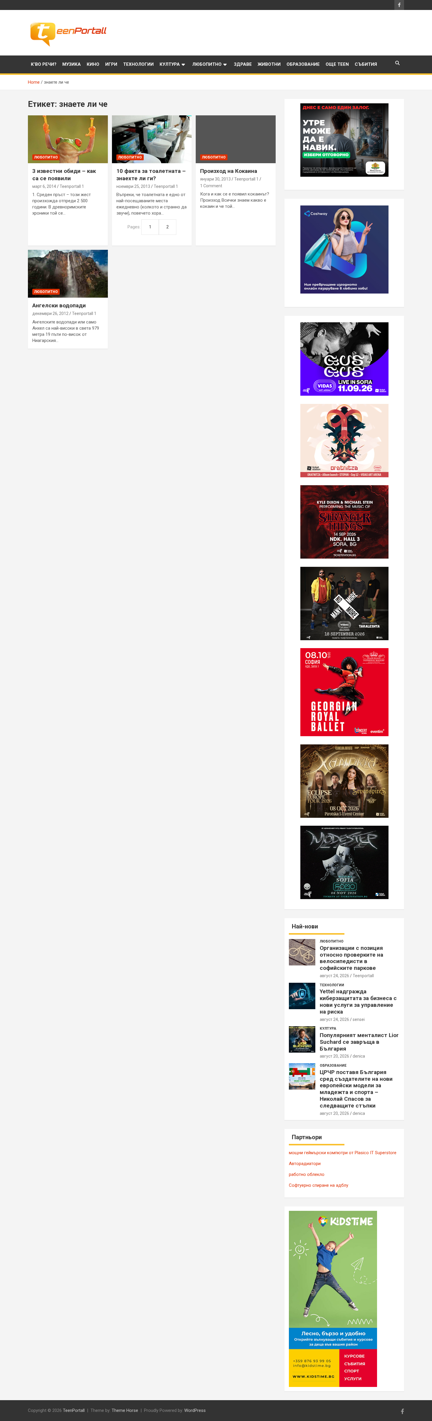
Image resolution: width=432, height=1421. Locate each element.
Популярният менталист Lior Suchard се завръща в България (359, 1042)
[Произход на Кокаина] (236, 139)
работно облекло (306, 1174)
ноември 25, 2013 (133, 186)
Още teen (337, 64)
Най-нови (305, 926)
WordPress (195, 1410)
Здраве (243, 64)
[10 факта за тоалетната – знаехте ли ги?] (152, 139)
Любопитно (207, 64)
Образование (303, 64)
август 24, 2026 (334, 975)
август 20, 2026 (334, 1056)
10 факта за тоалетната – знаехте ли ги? (151, 175)
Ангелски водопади (59, 305)
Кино (93, 64)
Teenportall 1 (72, 186)
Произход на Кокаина (228, 171)
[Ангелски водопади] (68, 274)
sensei (359, 1019)
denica (359, 1056)
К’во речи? (43, 64)
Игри (111, 64)
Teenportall (363, 975)
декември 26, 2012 (50, 313)
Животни (269, 64)
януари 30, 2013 (215, 179)
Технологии (138, 64)
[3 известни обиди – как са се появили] (68, 139)
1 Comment (211, 185)
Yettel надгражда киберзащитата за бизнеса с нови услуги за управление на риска (358, 1001)
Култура (170, 64)
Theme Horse (125, 1410)
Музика (71, 64)
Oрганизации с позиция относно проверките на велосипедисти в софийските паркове (351, 958)
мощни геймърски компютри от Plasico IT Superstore (342, 1152)
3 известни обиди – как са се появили (64, 175)
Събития (366, 64)
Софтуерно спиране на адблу (318, 1185)
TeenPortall (74, 1410)
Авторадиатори (305, 1163)
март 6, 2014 (44, 186)
